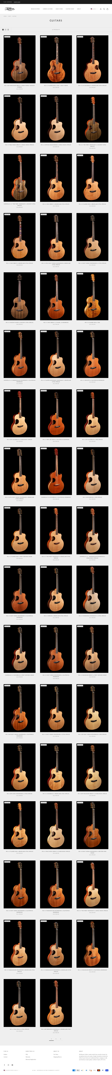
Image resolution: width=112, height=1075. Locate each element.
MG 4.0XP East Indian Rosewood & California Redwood (20, 735)
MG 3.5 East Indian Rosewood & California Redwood (56, 676)
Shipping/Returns (57, 1057)
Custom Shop (70, 9)
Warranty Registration (31, 1059)
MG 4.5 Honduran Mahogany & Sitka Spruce (92, 615)
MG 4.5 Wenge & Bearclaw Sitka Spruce (56, 615)
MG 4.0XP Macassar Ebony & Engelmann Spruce (92, 793)
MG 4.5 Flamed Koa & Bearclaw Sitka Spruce (92, 204)
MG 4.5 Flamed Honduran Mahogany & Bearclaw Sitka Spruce (56, 381)
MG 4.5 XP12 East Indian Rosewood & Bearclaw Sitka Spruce (56, 264)
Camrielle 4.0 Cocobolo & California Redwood (56, 497)
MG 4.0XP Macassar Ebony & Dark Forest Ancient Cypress (19, 86)
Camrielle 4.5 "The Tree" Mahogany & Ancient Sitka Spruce (19, 204)
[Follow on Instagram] (8, 1065)
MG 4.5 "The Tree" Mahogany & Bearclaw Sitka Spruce (56, 557)
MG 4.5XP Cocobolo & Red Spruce (92, 439)
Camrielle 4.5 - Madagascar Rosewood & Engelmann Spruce (92, 557)
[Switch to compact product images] (8, 30)
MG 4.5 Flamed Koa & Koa (92, 322)
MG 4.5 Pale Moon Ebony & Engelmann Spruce (56, 851)
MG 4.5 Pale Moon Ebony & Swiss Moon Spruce (19, 144)
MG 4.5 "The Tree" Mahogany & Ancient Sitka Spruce (92, 145)
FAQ (27, 1054)
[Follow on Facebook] (4, 1065)
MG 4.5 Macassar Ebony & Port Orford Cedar (92, 675)
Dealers (5, 1054)
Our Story (55, 1054)
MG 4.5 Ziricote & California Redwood (92, 380)
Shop (9, 16)
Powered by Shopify (54, 1070)
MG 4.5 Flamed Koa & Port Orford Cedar (19, 556)
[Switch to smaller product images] (5, 30)
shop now (17, 2)
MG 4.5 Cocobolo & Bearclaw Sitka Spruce (56, 793)
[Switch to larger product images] (3, 30)
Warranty (28, 1057)
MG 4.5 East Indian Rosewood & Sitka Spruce (92, 263)
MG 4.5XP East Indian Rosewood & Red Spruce (92, 734)
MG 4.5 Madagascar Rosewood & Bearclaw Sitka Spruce (19, 970)
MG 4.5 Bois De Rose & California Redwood (56, 439)
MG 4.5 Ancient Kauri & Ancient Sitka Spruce (19, 322)
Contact (5, 1057)
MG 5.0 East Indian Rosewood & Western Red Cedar (92, 852)
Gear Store (59, 9)
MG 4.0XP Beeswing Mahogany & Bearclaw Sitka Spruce (56, 1030)
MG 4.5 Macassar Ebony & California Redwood (92, 970)
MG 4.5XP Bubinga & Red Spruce (92, 497)
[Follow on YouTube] (12, 1065)
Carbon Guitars (48, 9)
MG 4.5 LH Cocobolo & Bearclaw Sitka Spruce (92, 85)
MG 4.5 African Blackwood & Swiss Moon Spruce (56, 144)
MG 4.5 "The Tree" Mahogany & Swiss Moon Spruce (92, 910)
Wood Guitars (35, 9)
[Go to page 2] (60, 1039)
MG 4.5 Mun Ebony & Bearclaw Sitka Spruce (56, 204)
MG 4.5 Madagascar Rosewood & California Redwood (56, 911)
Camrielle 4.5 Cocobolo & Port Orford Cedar (19, 675)
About (79, 9)
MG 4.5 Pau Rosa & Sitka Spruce (19, 1029)
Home (5, 16)
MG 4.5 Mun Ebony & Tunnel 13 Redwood (56, 322)
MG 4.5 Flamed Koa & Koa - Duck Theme (56, 85)
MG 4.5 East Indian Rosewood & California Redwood (19, 616)
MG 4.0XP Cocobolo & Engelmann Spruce (19, 439)
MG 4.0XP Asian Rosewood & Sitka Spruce (19, 793)
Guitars (14, 16)
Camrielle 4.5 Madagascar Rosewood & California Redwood (19, 381)
